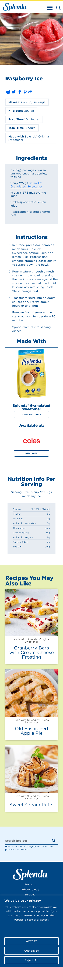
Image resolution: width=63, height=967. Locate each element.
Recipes (30, 894)
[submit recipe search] (55, 840)
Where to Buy (30, 889)
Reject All (31, 960)
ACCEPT (31, 941)
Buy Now (31, 453)
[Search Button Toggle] (57, 7)
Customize (31, 950)
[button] (8, 91)
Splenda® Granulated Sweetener (26, 184)
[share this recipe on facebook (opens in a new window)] (20, 91)
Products (30, 884)
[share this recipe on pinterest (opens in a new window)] (25, 91)
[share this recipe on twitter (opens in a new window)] (13, 91)
